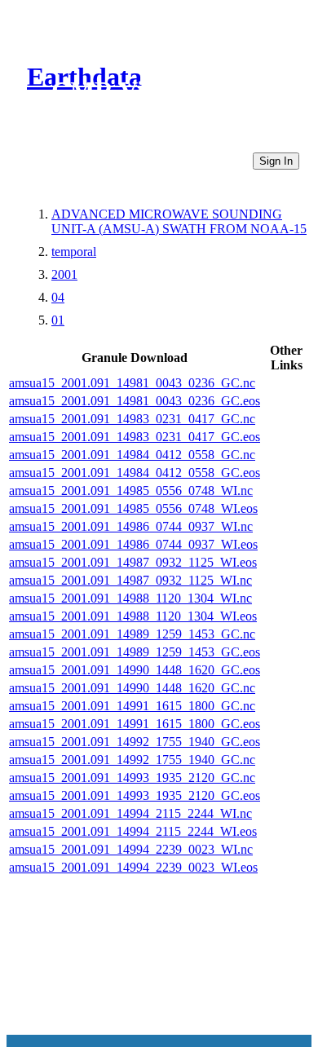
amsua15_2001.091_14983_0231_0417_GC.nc (132, 419)
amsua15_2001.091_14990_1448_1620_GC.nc (132, 688)
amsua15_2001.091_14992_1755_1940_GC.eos (134, 742)
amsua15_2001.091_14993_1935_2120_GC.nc (132, 777)
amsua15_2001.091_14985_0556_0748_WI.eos (133, 508)
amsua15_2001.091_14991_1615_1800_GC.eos (134, 724)
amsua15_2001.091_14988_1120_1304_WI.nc (130, 598)
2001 (64, 274)
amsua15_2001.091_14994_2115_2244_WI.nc (130, 813)
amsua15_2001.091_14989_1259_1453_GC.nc (132, 634)
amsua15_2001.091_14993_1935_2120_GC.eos (134, 795)
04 (57, 297)
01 (57, 320)
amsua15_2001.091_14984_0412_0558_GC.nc (132, 455)
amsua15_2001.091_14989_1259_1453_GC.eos (134, 652)
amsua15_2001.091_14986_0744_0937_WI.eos (133, 544)
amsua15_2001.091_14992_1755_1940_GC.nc (132, 759)
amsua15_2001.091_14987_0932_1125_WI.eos (133, 562)
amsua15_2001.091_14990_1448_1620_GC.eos (134, 670)
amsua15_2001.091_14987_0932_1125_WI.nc (130, 580)
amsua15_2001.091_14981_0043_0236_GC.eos (134, 401)
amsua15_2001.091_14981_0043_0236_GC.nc (132, 383)
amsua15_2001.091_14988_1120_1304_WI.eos (133, 616)
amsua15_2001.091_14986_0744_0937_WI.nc (131, 526)
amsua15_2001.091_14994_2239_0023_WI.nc (131, 849)
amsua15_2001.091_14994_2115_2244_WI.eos (133, 831)
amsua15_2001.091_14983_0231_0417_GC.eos (134, 437)
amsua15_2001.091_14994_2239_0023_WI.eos (133, 867)
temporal (73, 251)
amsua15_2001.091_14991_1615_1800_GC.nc (132, 706)
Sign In (276, 161)
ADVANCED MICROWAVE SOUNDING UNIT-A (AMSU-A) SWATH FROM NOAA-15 (179, 221)
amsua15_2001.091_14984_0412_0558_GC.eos (134, 472)
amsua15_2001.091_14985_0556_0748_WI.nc (131, 490)
